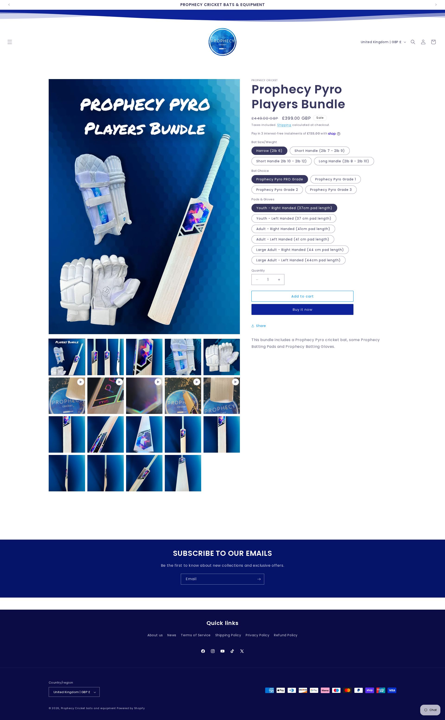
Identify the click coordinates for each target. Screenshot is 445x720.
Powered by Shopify (131, 708)
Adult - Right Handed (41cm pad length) (293, 229)
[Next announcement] (436, 4)
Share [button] (261, 325)
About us (155, 635)
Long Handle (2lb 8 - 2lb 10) (344, 161)
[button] (10, 42)
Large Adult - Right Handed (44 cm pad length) (300, 249)
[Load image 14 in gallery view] (183, 473)
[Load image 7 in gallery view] (105, 434)
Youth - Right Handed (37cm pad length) (294, 208)
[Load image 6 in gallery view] (67, 434)
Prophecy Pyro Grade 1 (335, 179)
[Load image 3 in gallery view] (144, 357)
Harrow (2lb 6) (269, 150)
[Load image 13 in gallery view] (144, 473)
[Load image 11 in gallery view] (67, 473)
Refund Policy (286, 635)
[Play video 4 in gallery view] (183, 396)
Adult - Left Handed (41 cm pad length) (292, 239)
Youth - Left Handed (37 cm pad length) (293, 218)
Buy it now (302, 309)
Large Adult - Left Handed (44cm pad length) (298, 260)
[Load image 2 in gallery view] (105, 357)
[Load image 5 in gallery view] (221, 357)
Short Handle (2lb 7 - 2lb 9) (320, 150)
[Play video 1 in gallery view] (67, 396)
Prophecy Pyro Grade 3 (331, 189)
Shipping (284, 125)
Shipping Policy (228, 635)
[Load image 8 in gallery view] (144, 434)
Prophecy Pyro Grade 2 (277, 189)
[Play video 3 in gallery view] (144, 396)
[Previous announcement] (9, 4)
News (171, 635)
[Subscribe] (259, 579)
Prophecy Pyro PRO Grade (279, 179)
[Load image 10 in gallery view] (221, 434)
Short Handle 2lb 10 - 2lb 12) (281, 161)
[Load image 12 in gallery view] (105, 473)
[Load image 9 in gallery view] (183, 434)
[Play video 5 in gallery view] (221, 396)
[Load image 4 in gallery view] (183, 357)
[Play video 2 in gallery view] (105, 396)
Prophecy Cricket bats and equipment (88, 708)
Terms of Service (196, 635)
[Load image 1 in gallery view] (67, 357)
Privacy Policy (257, 635)
